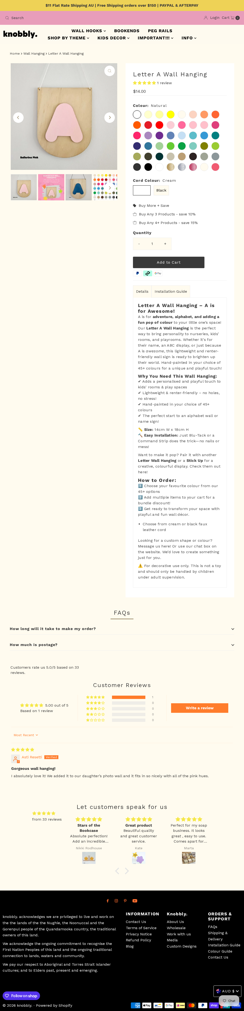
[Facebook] (108, 901)
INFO (188, 37)
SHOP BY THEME (67, 37)
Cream (142, 190)
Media (172, 940)
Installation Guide (171, 291)
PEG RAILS (160, 30)
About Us (175, 921)
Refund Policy (138, 940)
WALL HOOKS (87, 30)
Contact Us (136, 921)
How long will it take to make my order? (53, 628)
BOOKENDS (127, 30)
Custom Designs (182, 946)
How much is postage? (34, 644)
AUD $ (228, 991)
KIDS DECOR (112, 37)
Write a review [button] (200, 708)
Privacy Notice (139, 934)
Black (161, 190)
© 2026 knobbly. (17, 1005)
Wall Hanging (34, 53)
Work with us (179, 934)
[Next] (109, 117)
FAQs (212, 926)
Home (15, 53)
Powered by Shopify (54, 1005)
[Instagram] (116, 901)
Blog (130, 946)
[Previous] (18, 117)
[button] (145, 83)
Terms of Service (141, 928)
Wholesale (176, 928)
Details (142, 291)
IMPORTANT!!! (154, 37)
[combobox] (61, 18)
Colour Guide (220, 951)
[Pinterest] (125, 901)
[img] (22, 749)
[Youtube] (134, 901)
